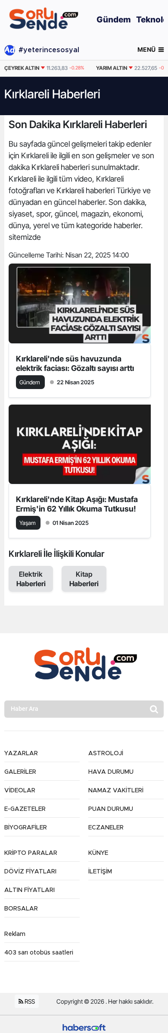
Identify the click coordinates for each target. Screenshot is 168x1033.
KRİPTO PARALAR (30, 853)
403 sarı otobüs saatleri (38, 953)
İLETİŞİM (100, 872)
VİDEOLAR (19, 791)
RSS (29, 1001)
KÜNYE (98, 853)
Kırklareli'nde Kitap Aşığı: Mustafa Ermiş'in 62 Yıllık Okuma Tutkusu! (77, 504)
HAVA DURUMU (111, 772)
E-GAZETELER (25, 809)
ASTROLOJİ (105, 753)
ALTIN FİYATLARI (29, 890)
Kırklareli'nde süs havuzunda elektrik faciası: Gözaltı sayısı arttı (75, 363)
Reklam (14, 934)
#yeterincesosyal (49, 50)
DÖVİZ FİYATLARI (30, 872)
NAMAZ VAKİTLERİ (115, 791)
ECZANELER (106, 828)
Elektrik (31, 579)
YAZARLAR (21, 753)
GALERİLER (20, 772)
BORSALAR (21, 909)
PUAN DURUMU (110, 809)
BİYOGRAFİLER (25, 828)
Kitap (84, 579)
